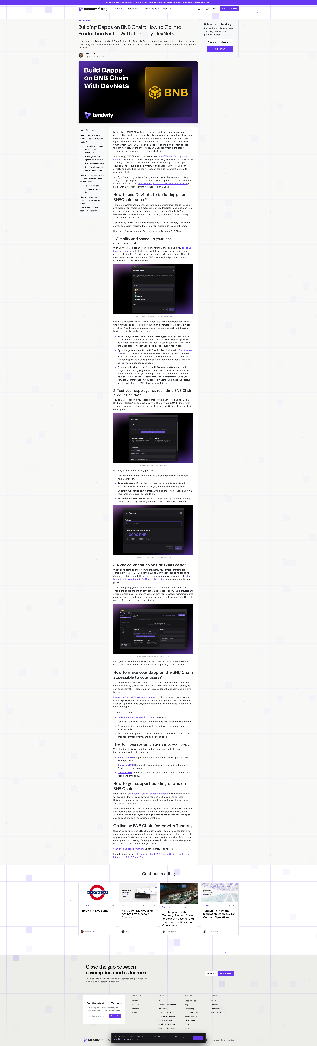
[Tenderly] (91, 1040)
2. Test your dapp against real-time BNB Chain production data (94, 160)
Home (117, 8)
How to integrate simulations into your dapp (93, 189)
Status (187, 1028)
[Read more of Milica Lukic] (81, 55)
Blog (186, 1005)
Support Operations (166, 1028)
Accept (198, 1038)
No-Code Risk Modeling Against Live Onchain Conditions (137, 914)
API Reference (191, 1016)
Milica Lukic (91, 53)
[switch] (198, 8)
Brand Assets (216, 1012)
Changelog (131, 8)
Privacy (216, 1040)
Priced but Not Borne (95, 910)
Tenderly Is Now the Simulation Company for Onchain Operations (219, 914)
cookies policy (121, 1039)
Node (134, 1012)
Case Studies (150, 8)
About (213, 1001)
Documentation (191, 1012)
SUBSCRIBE (220, 49)
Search (212, 9)
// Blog (102, 9)
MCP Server (190, 1020)
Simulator (136, 1001)
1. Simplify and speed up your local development (94, 149)
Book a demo (229, 8)
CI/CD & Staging (165, 1020)
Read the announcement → (200, 2)
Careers (214, 1005)
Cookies (230, 1040)
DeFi (160, 1001)
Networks (162, 1009)
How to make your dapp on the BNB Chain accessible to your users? (92, 178)
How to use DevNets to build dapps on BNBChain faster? (91, 139)
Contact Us (215, 1009)
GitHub (188, 1024)
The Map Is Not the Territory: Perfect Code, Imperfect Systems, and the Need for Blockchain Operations (178, 918)
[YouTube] (206, 1040)
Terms (223, 1040)
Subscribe (115, 1016)
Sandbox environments (168, 1024)
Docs (166, 8)
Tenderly (85, 905)
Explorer (210, 973)
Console (135, 1005)
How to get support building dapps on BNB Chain (90, 200)
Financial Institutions (167, 1005)
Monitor (135, 1009)
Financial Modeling (166, 1012)
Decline (186, 1038)
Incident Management (167, 1016)
